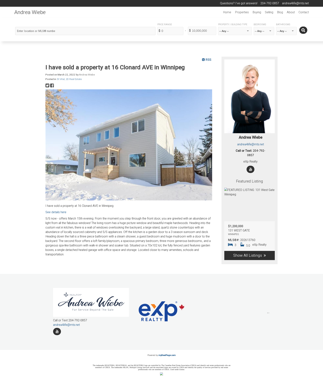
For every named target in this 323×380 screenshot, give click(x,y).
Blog (280, 12)
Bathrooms (283, 24)
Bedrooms (260, 24)
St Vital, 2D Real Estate (69, 79)
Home (227, 12)
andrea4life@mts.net (250, 144)
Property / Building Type (232, 24)
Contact (304, 12)
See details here (55, 212)
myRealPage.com (167, 355)
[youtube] (57, 331)
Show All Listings (247, 255)
